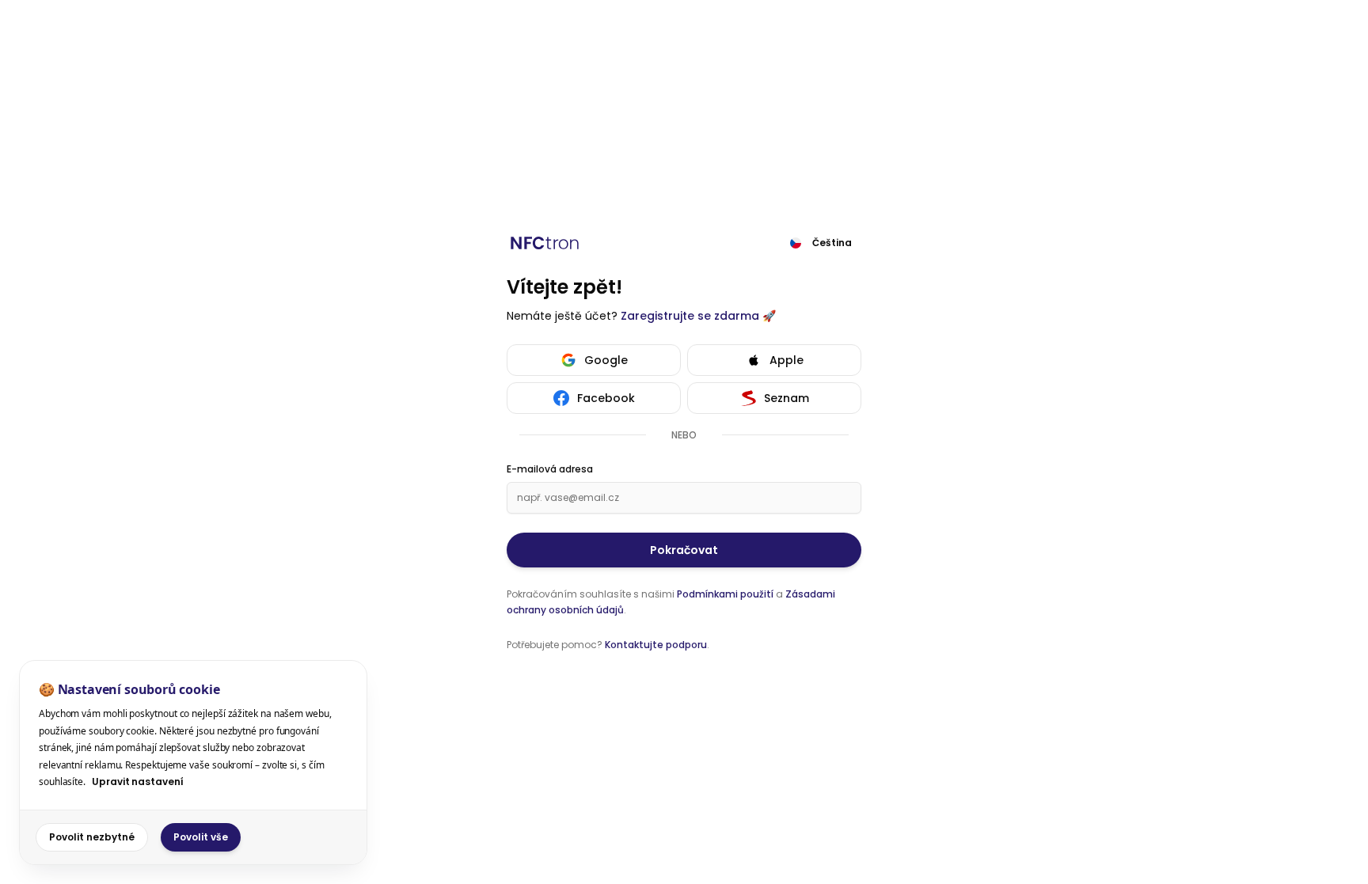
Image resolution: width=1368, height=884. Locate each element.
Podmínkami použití (725, 594)
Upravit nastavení (138, 781)
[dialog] (193, 762)
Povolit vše (200, 837)
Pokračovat (684, 550)
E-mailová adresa (550, 469)
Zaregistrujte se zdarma (690, 316)
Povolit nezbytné (92, 837)
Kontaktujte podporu (656, 644)
